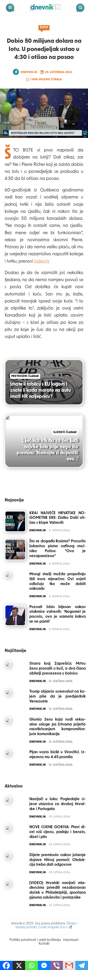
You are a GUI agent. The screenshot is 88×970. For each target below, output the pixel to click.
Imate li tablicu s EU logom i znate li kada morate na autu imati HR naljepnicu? (40, 390)
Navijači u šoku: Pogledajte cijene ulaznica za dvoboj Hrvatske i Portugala (57, 804)
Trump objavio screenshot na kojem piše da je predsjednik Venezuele (57, 696)
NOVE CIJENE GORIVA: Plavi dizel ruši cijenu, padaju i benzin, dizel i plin (57, 832)
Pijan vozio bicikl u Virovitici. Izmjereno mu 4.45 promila (57, 754)
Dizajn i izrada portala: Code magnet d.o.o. (46, 925)
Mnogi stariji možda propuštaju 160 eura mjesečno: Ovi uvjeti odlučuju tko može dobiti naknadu (57, 581)
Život (44, 27)
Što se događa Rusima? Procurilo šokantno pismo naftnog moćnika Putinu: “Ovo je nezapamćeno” (57, 548)
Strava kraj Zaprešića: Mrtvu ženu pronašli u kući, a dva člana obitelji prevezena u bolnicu (57, 668)
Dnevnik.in (29, 72)
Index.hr (42, 261)
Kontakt (44, 944)
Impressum (71, 940)
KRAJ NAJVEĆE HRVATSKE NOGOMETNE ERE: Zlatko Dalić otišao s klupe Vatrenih (57, 518)
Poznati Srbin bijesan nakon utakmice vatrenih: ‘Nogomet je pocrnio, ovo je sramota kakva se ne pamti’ (57, 614)
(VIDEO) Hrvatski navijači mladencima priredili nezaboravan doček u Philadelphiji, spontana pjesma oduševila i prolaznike (57, 890)
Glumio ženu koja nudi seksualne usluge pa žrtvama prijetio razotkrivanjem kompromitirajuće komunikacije (57, 727)
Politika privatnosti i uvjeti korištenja (35, 940)
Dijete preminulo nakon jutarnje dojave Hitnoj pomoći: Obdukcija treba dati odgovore (57, 860)
